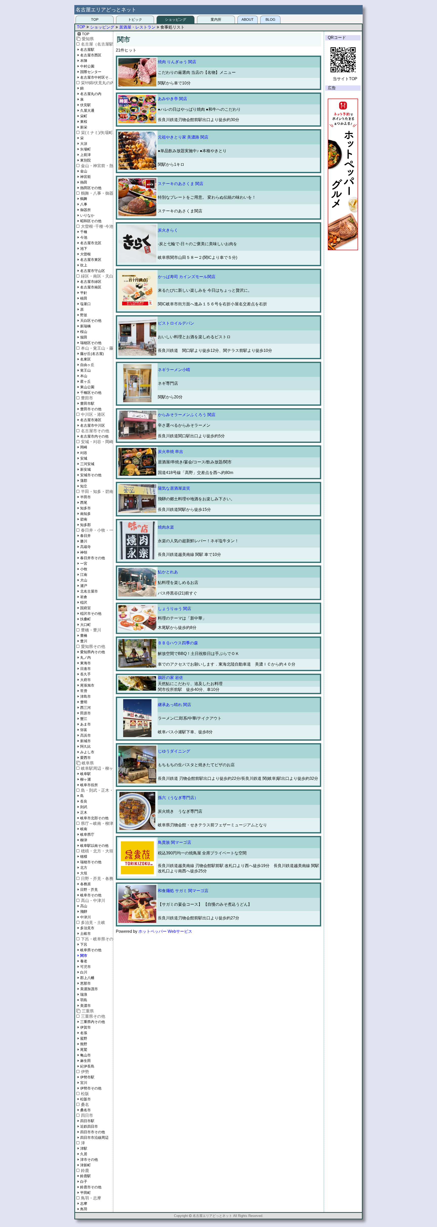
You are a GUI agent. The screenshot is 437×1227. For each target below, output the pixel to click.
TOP (94, 19)
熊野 (83, 1044)
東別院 (85, 160)
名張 (83, 1033)
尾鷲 (83, 1050)
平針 (83, 293)
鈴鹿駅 (85, 1176)
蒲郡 (83, 481)
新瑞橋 (85, 326)
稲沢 (83, 602)
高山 (83, 906)
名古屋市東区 (90, 260)
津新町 (85, 1165)
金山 (83, 171)
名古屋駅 (87, 50)
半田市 (85, 497)
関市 (83, 955)
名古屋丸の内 (90, 94)
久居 (83, 1154)
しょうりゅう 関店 (174, 608)
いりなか (87, 215)
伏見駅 (85, 105)
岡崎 (83, 447)
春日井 (85, 536)
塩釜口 (85, 304)
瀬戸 (83, 586)
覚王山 (85, 370)
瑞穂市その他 (90, 862)
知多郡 (85, 525)
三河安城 (87, 464)
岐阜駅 (85, 774)
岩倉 (83, 597)
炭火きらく (168, 230)
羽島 (83, 1000)
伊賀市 (85, 1027)
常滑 (83, 691)
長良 (83, 801)
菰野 (83, 1038)
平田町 (85, 1193)
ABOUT (248, 19)
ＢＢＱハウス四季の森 (178, 643)
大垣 (83, 873)
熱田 (83, 182)
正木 (83, 812)
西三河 (85, 708)
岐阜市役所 (89, 785)
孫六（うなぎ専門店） (178, 798)
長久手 (85, 674)
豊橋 (83, 635)
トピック (135, 19)
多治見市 (87, 928)
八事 (83, 204)
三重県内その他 (92, 1022)
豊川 (83, 641)
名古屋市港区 (90, 420)
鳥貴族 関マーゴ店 (174, 842)
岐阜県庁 (87, 834)
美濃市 (85, 1006)
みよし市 (87, 752)
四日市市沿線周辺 (94, 1137)
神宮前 (85, 177)
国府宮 (85, 608)
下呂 (83, 944)
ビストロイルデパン (176, 323)
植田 (83, 298)
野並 (83, 315)
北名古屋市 (89, 591)
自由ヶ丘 (87, 365)
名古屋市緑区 (90, 282)
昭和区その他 (90, 221)
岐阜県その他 (90, 950)
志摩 (83, 1203)
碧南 (83, 519)
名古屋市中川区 (92, 425)
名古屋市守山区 (92, 271)
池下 (83, 248)
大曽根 (85, 254)
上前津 (85, 155)
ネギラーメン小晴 (174, 370)
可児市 (85, 967)
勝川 (83, 541)
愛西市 (85, 758)
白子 (83, 1181)
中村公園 (87, 66)
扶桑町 (85, 619)
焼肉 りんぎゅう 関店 (177, 62)
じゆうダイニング (174, 751)
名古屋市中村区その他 (96, 77)
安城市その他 (90, 475)
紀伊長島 (87, 1066)
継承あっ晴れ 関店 (174, 704)
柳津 (83, 840)
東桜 (83, 122)
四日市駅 (87, 1121)
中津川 (85, 917)
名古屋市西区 (90, 55)
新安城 (85, 469)
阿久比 (85, 746)
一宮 (83, 563)
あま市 (85, 724)
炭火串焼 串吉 (170, 451)
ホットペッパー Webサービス (165, 931)
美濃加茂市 (89, 989)
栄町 (83, 116)
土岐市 (85, 933)
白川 (83, 972)
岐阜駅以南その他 (94, 846)
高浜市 (85, 735)
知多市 (85, 508)
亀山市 (85, 1055)
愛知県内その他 (92, 652)
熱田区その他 (90, 188)
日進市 (85, 669)
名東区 (85, 359)
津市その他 (89, 1159)
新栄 (83, 127)
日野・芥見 (89, 890)
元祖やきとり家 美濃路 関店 (183, 137)
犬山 (83, 580)
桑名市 (85, 1110)
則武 (83, 807)
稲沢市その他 (90, 613)
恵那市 (85, 983)
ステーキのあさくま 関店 (180, 183)
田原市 (85, 713)
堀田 (83, 337)
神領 (83, 552)
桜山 (83, 332)
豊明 (83, 702)
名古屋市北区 (90, 243)
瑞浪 (83, 994)
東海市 (85, 663)
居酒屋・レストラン (137, 27)
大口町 (85, 625)
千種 (83, 232)
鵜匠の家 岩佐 (170, 677)
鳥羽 (83, 1209)
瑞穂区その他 (90, 343)
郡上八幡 (87, 978)
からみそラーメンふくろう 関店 (186, 415)
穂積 (83, 856)
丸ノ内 (85, 657)
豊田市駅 (87, 403)
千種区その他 (90, 393)
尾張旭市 (87, 685)
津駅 (83, 1148)
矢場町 (85, 149)
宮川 (83, 1083)
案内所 (216, 19)
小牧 (83, 569)
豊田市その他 (90, 409)
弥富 (83, 730)
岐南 (83, 829)
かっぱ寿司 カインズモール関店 (186, 277)
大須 (83, 144)
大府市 (85, 680)
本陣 (83, 61)
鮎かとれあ (168, 572)
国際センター (90, 72)
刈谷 (83, 453)
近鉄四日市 (89, 1126)
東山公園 (87, 387)
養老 (83, 961)
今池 (83, 237)
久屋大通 (87, 110)
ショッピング (175, 19)
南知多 (85, 514)
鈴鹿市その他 (90, 1187)
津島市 (85, 696)
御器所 (85, 210)
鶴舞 (83, 199)
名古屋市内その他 (94, 436)
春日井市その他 (92, 558)
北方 (83, 868)
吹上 (83, 265)
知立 (83, 486)
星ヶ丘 (85, 381)
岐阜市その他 (90, 895)
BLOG (270, 19)
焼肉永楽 (166, 527)
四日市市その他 (92, 1132)
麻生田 (85, 1061)
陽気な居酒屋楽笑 (174, 488)
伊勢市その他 (90, 1088)
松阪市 (85, 1099)
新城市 (85, 741)
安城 (83, 458)
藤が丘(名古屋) (92, 354)
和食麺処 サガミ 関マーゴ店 (183, 891)
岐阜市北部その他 (94, 818)
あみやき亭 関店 (172, 99)
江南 (83, 575)
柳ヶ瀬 (85, 779)
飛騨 (83, 912)
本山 (83, 376)
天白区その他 (90, 321)
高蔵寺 (85, 547)
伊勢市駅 (87, 1077)
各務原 (85, 884)
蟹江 (83, 719)
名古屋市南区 (90, 287)
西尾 (83, 503)
